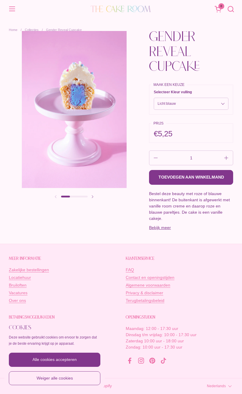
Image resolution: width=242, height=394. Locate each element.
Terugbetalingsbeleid (145, 300)
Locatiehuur (20, 277)
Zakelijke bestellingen (29, 269)
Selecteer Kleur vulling (173, 92)
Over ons (17, 300)
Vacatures (18, 292)
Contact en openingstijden (150, 277)
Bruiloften (18, 285)
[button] (230, 9)
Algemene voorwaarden (148, 285)
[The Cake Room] (121, 9)
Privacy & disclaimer (144, 292)
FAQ (130, 269)
